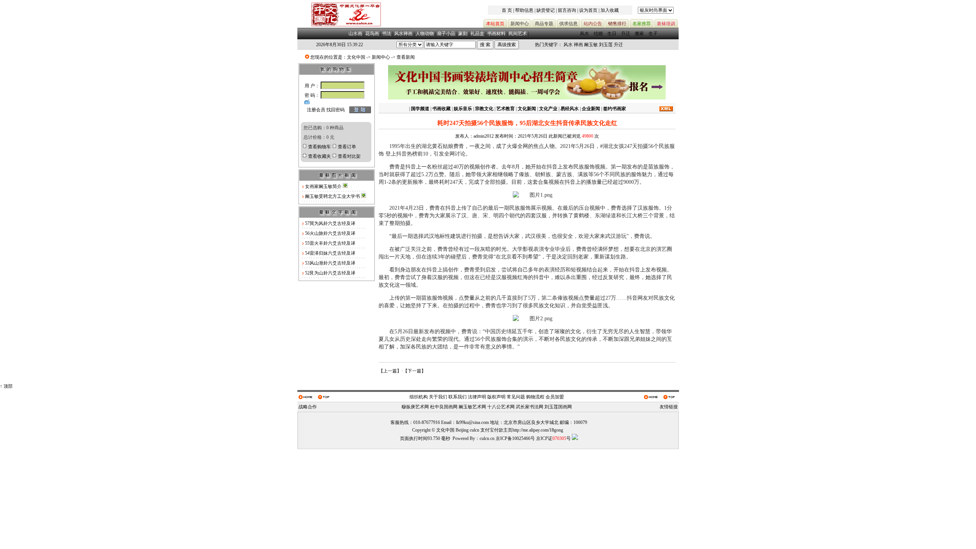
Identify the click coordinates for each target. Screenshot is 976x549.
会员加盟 (555, 397)
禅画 (578, 44)
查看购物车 (319, 146)
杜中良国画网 (444, 406)
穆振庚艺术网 (415, 406)
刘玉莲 (606, 44)
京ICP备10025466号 (515, 438)
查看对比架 (349, 156)
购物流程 (535, 397)
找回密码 (335, 109)
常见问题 (516, 397)
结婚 (598, 33)
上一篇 (390, 371)
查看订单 (347, 146)
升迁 (625, 33)
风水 (584, 33)
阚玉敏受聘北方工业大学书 (333, 196)
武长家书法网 (529, 406)
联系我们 (457, 397)
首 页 (507, 10)
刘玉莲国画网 (558, 406)
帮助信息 (524, 10)
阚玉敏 (591, 44)
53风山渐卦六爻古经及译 (330, 263)
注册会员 (316, 109)
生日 (611, 33)
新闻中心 (381, 57)
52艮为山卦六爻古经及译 (330, 273)
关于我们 (438, 397)
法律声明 (477, 397)
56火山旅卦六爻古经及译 (330, 233)
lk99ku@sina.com (472, 422)
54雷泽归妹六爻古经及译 (330, 253)
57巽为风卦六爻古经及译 (330, 223)
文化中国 (356, 57)
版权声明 (496, 397)
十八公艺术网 (501, 406)
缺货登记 (545, 10)
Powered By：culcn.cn (473, 438)
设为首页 (588, 10)
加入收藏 (609, 10)
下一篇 (414, 371)
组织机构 (418, 397)
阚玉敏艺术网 (472, 406)
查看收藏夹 (319, 156)
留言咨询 (567, 10)
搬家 (639, 33)
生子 (653, 33)
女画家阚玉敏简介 (324, 186)
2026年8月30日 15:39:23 (339, 44)
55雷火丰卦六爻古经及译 (330, 243)
